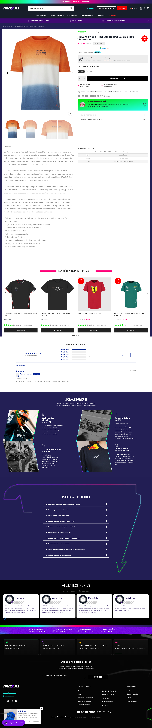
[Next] (72, 73)
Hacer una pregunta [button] (118, 355)
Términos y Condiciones (85, 697)
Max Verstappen (123, 158)
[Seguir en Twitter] (8, 701)
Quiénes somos (107, 702)
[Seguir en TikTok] (20, 701)
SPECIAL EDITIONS (57, 16)
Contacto (105, 698)
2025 (128, 690)
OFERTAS (112, 16)
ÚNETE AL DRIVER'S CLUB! (106, 8)
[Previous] (7, 73)
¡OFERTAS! (122, 8)
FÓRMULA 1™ (41, 16)
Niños (120, 161)
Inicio (4, 26)
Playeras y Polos (128, 161)
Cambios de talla (108, 694)
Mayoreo (105, 705)
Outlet (129, 697)
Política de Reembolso (109, 691)
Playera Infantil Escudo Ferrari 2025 (89, 313)
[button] (82, 32)
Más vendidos (132, 701)
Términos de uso (70, 717)
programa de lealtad (108, 60)
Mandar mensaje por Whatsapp (98, 106)
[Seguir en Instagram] (12, 701)
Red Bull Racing (123, 155)
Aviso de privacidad (84, 701)
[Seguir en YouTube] (16, 701)
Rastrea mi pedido (84, 705)
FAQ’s (79, 690)
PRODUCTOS (72, 16)
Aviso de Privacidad (57, 717)
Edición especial (132, 694)
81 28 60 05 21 (9, 696)
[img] (20, 371)
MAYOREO (101, 16)
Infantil (116, 161)
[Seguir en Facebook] (4, 701)
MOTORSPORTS (87, 16)
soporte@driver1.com (9, 693)
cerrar (4, 20)
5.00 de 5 (39, 353)
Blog (79, 694)
